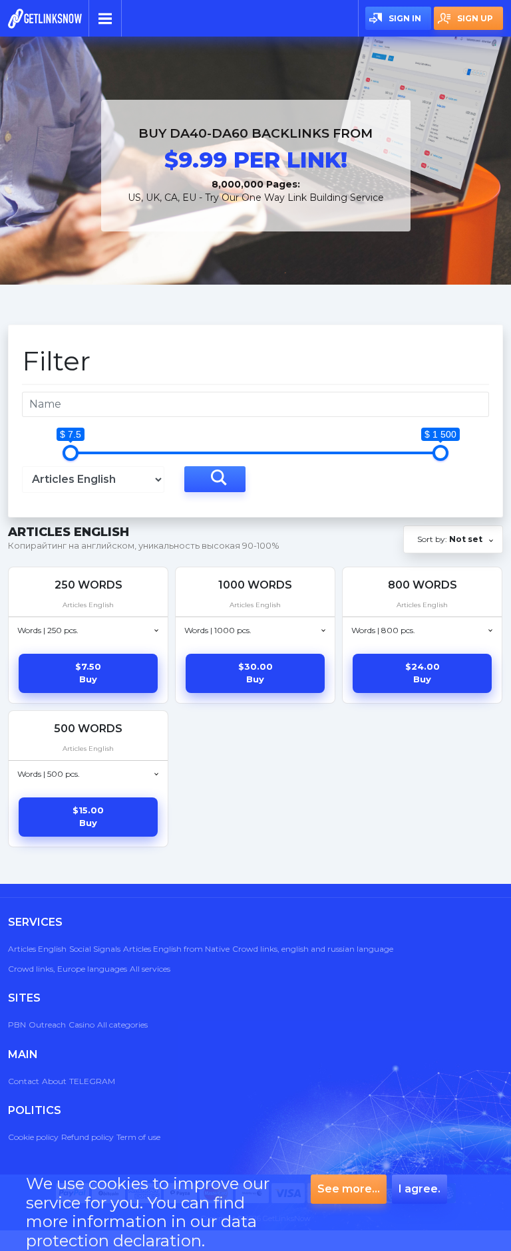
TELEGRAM (92, 1081)
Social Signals (94, 949)
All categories (122, 1025)
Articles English (37, 949)
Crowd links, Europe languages (67, 969)
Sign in (405, 18)
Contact (23, 1081)
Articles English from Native (176, 949)
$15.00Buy (88, 817)
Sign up (475, 18)
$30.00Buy (255, 673)
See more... (348, 1188)
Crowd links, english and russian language (312, 949)
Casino (81, 1025)
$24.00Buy (422, 673)
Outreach (47, 1025)
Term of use (138, 1137)
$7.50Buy (88, 673)
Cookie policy (33, 1137)
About (54, 1081)
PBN (17, 1025)
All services (150, 969)
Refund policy (87, 1137)
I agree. (419, 1188)
